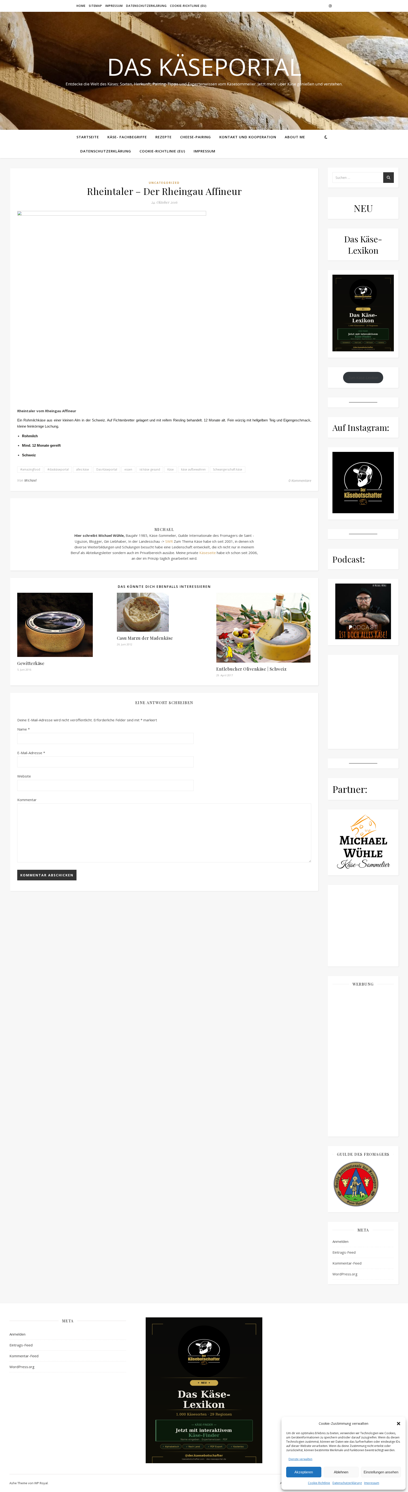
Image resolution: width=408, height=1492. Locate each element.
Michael (30, 480)
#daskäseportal (58, 469)
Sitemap (95, 6)
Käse (170, 469)
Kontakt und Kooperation (247, 136)
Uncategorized (164, 183)
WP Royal (41, 1483)
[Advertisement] (363, 1061)
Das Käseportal (204, 66)
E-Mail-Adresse (31, 752)
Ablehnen (341, 1472)
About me (295, 136)
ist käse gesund (150, 469)
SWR (169, 541)
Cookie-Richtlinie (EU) (188, 6)
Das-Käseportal (106, 469)
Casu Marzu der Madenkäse (145, 638)
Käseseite (207, 552)
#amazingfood (30, 469)
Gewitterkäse (30, 663)
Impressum (371, 1483)
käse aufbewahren (193, 469)
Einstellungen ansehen (381, 1472)
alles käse (82, 469)
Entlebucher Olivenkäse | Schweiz (251, 669)
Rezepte (163, 136)
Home (80, 6)
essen (128, 469)
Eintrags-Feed (344, 1252)
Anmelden (340, 1241)
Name (23, 729)
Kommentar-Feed (346, 1263)
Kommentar (27, 799)
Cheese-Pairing (195, 136)
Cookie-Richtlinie (319, 1483)
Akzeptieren (303, 1472)
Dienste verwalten (300, 1459)
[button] (398, 1423)
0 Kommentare (300, 480)
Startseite (87, 136)
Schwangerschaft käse (227, 469)
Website (24, 776)
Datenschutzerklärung (347, 1483)
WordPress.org (344, 1274)
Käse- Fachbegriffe (127, 136)
